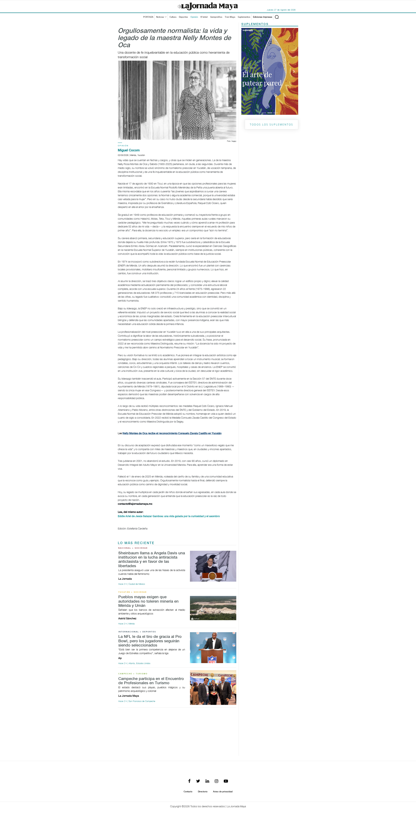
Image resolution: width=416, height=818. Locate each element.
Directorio (203, 792)
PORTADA (148, 17)
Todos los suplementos (271, 124)
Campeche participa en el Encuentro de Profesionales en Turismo (151, 681)
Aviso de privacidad (223, 792)
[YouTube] (225, 781)
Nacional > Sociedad (133, 548)
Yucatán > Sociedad (132, 592)
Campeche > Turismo (133, 674)
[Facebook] (189, 781)
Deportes (183, 17)
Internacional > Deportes (137, 632)
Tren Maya (230, 17)
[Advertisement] (177, 733)
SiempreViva (216, 17)
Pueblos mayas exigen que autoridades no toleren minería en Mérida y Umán (148, 601)
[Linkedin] (207, 781)
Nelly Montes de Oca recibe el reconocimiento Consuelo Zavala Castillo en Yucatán (172, 433)
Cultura (172, 17)
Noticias (160, 17)
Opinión (194, 17)
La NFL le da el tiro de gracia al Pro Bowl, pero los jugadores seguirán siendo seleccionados (150, 641)
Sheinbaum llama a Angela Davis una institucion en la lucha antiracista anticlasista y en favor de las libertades (151, 559)
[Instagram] (216, 781)
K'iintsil (204, 17)
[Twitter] (198, 781)
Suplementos (244, 17)
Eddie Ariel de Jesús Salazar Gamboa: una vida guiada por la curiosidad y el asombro (169, 516)
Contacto (188, 792)
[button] (245, 71)
